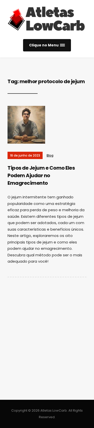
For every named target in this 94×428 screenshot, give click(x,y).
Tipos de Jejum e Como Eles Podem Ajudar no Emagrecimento (41, 175)
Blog (50, 155)
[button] (47, 45)
